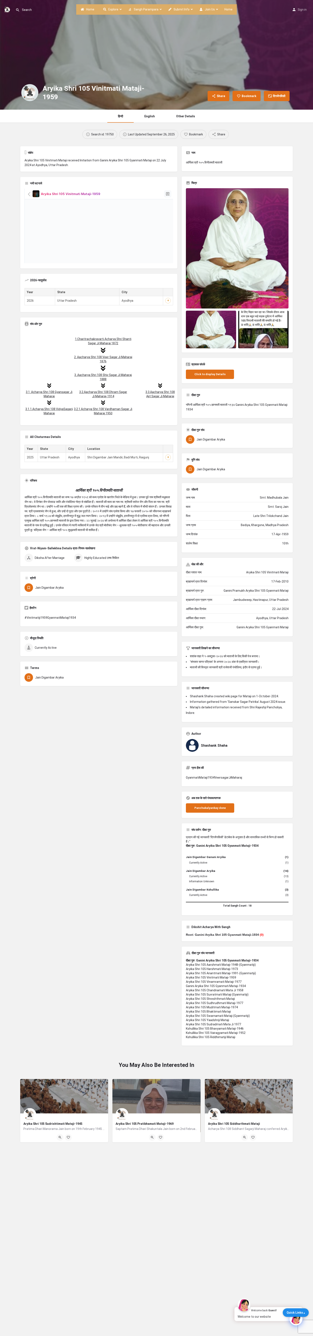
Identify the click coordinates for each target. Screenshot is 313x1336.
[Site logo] (7, 9)
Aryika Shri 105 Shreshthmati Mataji (210, 998)
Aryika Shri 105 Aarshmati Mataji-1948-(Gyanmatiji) (221, 964)
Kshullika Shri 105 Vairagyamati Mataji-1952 (216, 1033)
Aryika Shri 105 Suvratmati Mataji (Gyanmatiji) (217, 994)
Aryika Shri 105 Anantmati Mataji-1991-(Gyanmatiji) (221, 973)
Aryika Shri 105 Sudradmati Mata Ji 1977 (213, 1024)
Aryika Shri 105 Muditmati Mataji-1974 (212, 1007)
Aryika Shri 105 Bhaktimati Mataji (208, 1011)
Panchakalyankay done (210, 807)
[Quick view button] (60, 1137)
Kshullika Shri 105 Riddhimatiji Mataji (210, 1037)
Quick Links (295, 1312)
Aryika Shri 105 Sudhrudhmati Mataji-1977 (214, 1003)
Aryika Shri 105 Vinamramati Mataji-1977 (213, 981)
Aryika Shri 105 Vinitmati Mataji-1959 (211, 977)
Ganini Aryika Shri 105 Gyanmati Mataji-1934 (216, 986)
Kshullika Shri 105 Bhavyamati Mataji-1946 (215, 1028)
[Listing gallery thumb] (237, 248)
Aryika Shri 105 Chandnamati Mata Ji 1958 (214, 990)
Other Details (185, 116)
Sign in (302, 9)
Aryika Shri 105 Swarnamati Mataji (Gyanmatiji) (218, 1015)
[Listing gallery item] (211, 329)
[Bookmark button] (68, 1137)
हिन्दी (120, 116)
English (149, 116)
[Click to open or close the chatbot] (296, 1319)
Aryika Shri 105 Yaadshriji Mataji (207, 1020)
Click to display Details (209, 374)
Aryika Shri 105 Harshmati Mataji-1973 (212, 969)
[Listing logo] (29, 92)
